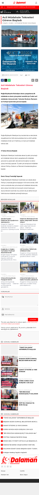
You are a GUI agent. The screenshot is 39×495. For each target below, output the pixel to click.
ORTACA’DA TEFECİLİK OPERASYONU (28, 250)
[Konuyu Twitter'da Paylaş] (5, 80)
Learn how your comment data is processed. (19, 323)
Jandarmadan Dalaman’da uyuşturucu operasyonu (9, 220)
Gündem (11, 23)
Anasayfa (4, 23)
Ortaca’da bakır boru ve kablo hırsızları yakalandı (29, 279)
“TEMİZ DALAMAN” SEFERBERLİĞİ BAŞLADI (27, 348)
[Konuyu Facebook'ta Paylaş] (2, 80)
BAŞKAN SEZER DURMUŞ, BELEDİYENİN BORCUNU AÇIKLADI (28, 360)
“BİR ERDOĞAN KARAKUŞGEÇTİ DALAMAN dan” (28, 393)
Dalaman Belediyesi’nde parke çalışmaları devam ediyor (29, 220)
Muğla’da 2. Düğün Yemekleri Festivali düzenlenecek (8, 250)
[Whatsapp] (10, 466)
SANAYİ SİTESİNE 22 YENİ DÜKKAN (28, 370)
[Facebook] (2, 466)
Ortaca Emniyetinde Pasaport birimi (8, 279)
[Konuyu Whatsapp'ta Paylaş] (9, 80)
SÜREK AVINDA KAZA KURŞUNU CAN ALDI (26, 382)
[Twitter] (5, 466)
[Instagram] (8, 466)
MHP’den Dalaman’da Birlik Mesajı (26, 404)
